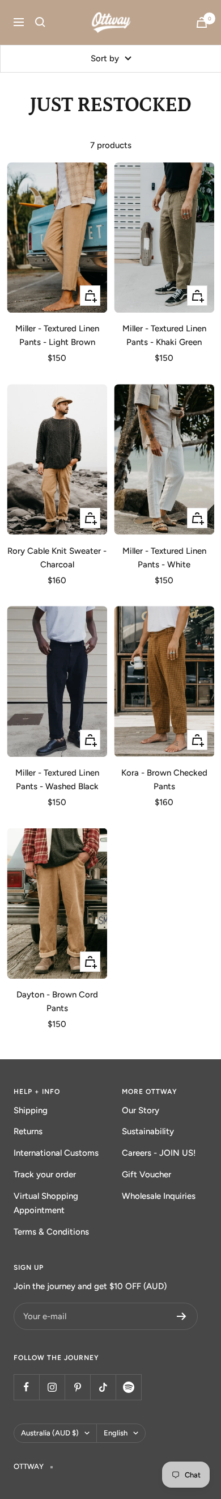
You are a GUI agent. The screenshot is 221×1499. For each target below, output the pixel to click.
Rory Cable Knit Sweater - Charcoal (57, 558)
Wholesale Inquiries (159, 1196)
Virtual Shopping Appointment (46, 1203)
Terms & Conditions (51, 1232)
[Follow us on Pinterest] (77, 1387)
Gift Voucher (146, 1174)
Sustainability (148, 1131)
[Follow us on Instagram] (52, 1387)
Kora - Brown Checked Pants (164, 779)
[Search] (40, 22)
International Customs (56, 1153)
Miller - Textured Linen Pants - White (164, 558)
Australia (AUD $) (50, 1433)
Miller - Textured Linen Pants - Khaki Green (164, 335)
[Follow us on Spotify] (128, 1387)
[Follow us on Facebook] (26, 1387)
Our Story (140, 1110)
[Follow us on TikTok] (103, 1387)
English (116, 1433)
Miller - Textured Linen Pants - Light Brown (57, 335)
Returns (28, 1131)
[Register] (181, 1316)
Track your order (45, 1174)
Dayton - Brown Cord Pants (57, 1001)
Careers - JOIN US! (159, 1153)
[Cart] (201, 22)
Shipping (31, 1110)
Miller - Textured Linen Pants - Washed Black (57, 779)
